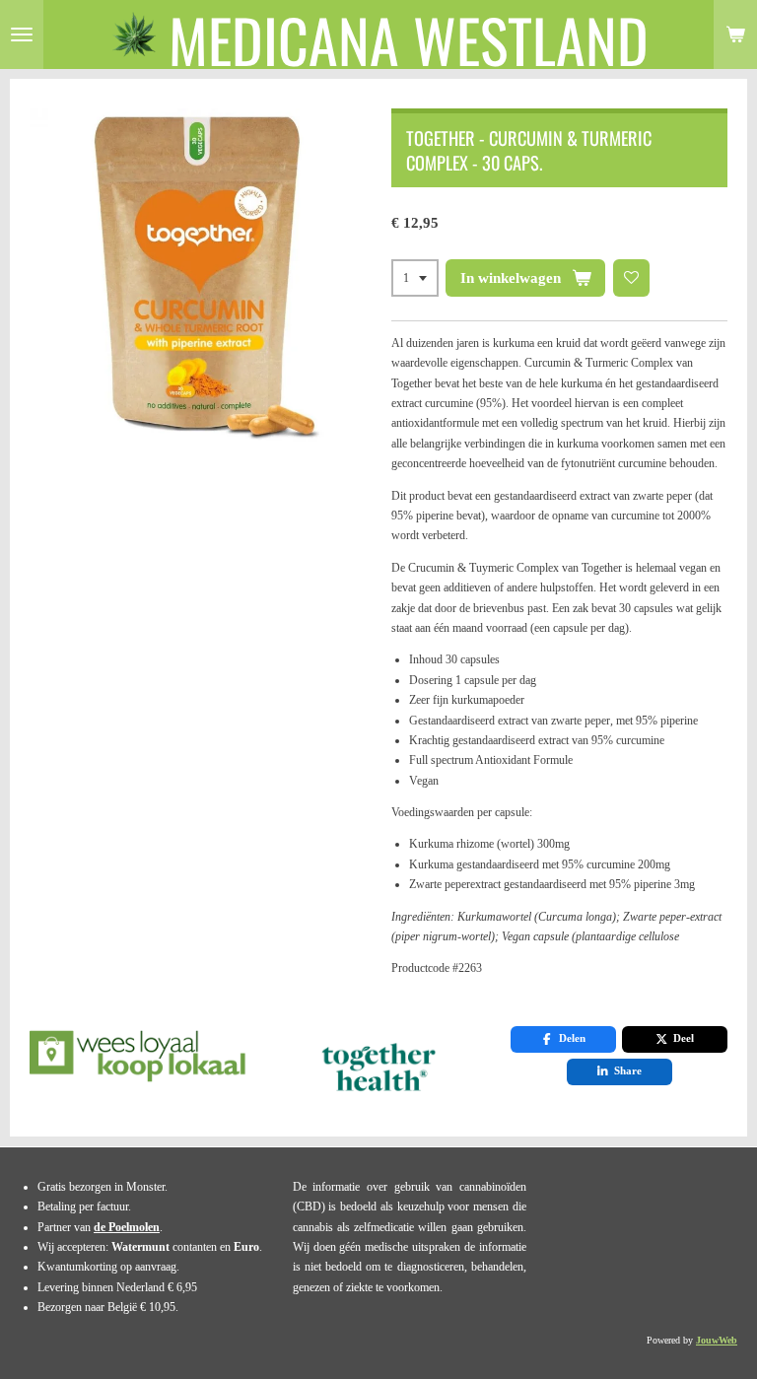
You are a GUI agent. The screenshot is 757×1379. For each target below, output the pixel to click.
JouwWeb (716, 1340)
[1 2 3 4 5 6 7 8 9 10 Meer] (415, 278)
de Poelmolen (127, 1227)
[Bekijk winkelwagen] (735, 34)
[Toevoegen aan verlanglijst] (632, 278)
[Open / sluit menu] (21, 34)
